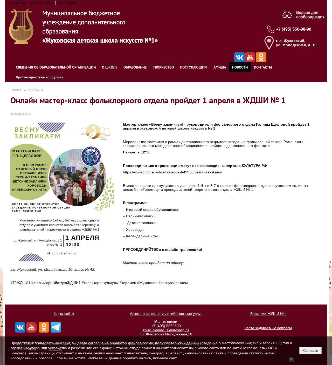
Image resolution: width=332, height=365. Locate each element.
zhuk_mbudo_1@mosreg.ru (166, 330)
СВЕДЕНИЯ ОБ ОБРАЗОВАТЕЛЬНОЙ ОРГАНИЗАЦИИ (56, 67)
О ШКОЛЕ (109, 67)
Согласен (310, 351)
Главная (15, 89)
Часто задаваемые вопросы (268, 328)
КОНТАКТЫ (263, 67)
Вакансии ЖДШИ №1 (268, 314)
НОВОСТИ (240, 67)
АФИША (219, 67)
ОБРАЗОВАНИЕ (135, 67)
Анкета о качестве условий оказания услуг (166, 314)
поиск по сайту (41, 3)
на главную (17, 3)
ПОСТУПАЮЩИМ (193, 67)
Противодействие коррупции (40, 77)
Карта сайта (63, 314)
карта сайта (67, 3)
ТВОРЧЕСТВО (163, 67)
